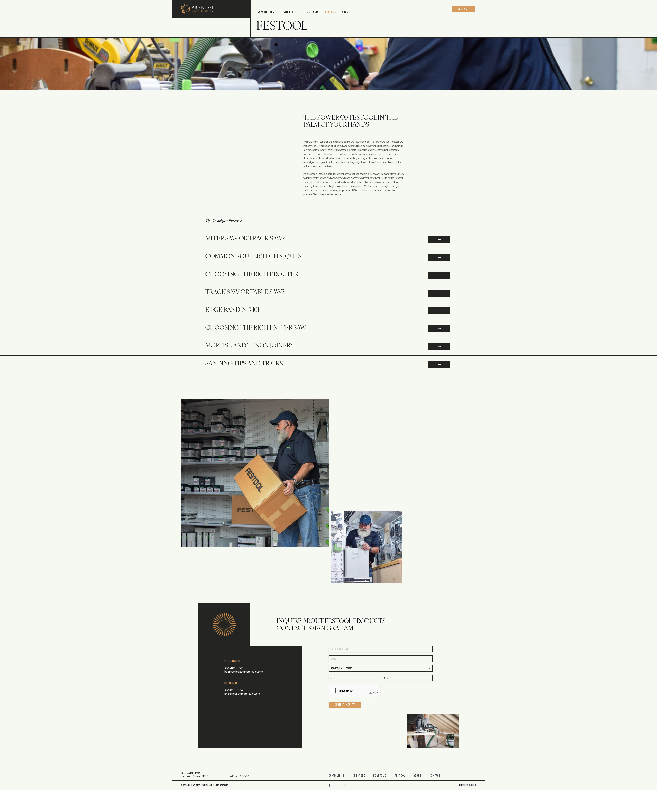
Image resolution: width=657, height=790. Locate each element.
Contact (463, 8)
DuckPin (472, 785)
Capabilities (265, 11)
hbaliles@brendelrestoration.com (243, 671)
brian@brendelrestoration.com (242, 693)
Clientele (290, 11)
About (346, 11)
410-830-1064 (233, 690)
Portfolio (312, 11)
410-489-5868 (234, 668)
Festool (330, 11)
